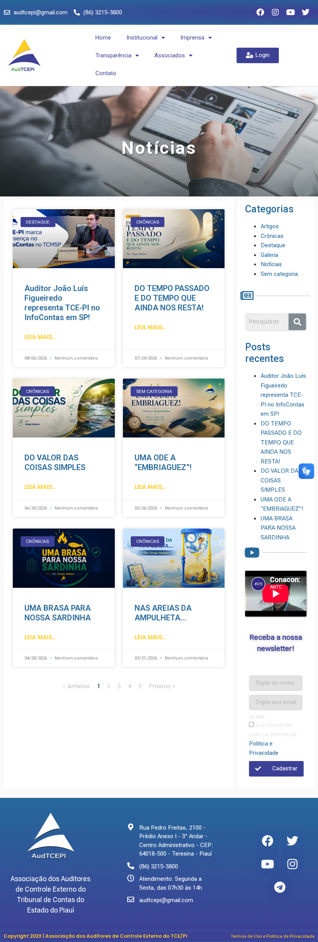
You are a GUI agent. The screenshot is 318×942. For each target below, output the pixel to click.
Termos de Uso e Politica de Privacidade (273, 936)
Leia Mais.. (39, 337)
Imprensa (192, 37)
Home (103, 37)
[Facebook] (260, 12)
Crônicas (272, 235)
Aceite (257, 717)
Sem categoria (279, 273)
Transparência (113, 55)
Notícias (271, 264)
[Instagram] (275, 12)
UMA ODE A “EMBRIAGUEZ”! (163, 462)
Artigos (270, 226)
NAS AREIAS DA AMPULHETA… (163, 612)
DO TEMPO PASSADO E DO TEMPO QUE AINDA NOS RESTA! (172, 298)
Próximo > (162, 686)
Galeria (269, 254)
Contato (105, 73)
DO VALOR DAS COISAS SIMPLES (54, 462)
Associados (169, 55)
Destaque (273, 245)
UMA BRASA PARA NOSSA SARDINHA (57, 612)
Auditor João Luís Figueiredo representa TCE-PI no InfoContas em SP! (62, 303)
